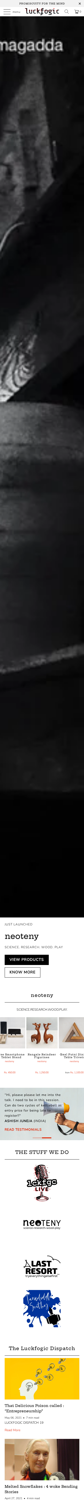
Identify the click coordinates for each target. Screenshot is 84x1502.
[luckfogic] (42, 11)
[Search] (66, 11)
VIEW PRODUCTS (27, 959)
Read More (12, 1430)
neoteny (9, 1061)
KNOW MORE (22, 972)
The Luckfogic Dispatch (42, 1348)
